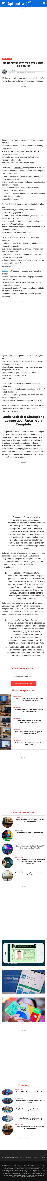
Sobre (35, 1157)
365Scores (6, 271)
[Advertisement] (23, 32)
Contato (42, 1157)
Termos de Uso (25, 1157)
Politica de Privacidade (10, 1157)
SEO (13, 70)
